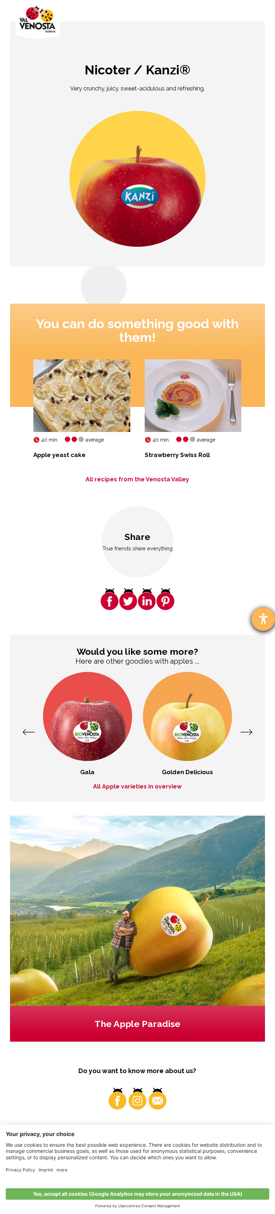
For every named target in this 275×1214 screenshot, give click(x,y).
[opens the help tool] (263, 619)
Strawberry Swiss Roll (177, 454)
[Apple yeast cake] (81, 395)
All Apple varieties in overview (137, 786)
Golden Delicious (187, 772)
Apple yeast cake (59, 454)
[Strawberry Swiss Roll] (193, 395)
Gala (87, 772)
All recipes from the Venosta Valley (137, 479)
